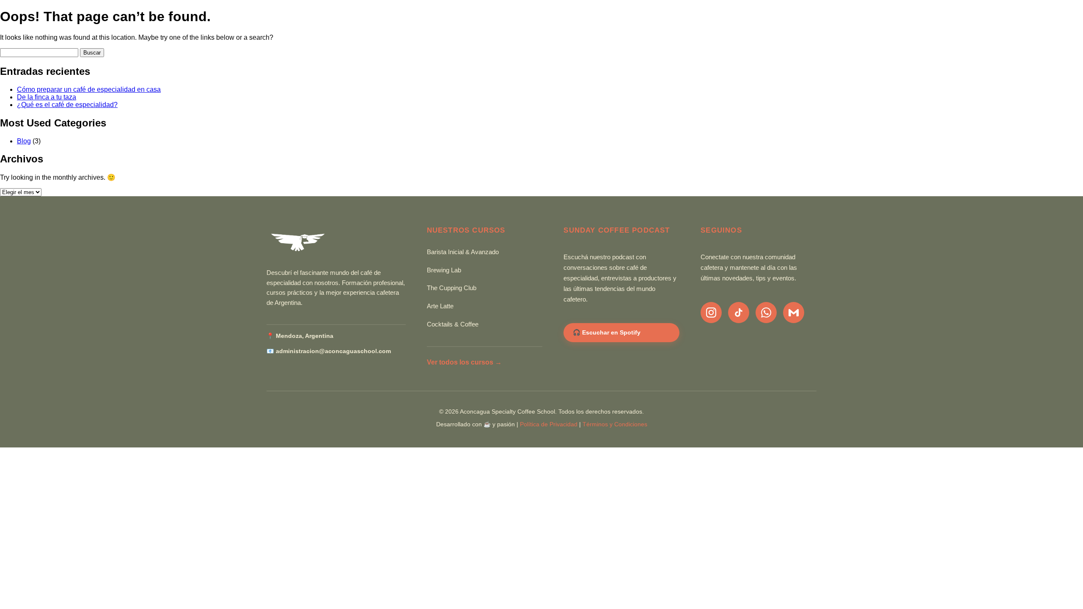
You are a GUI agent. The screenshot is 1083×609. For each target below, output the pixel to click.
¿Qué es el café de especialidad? (67, 104)
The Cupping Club (451, 288)
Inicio (498, 23)
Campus (802, 23)
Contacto (671, 23)
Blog (628, 23)
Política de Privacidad (548, 424)
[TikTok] (738, 312)
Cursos (537, 23)
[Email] (793, 312)
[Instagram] (711, 312)
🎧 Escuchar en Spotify (606, 332)
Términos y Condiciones (615, 424)
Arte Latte (440, 306)
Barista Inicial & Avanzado (463, 252)
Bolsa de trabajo (739, 23)
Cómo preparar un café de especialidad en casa (89, 89)
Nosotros (586, 23)
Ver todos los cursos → (464, 362)
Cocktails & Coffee (452, 324)
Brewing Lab (444, 270)
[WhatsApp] (766, 312)
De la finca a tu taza (46, 97)
